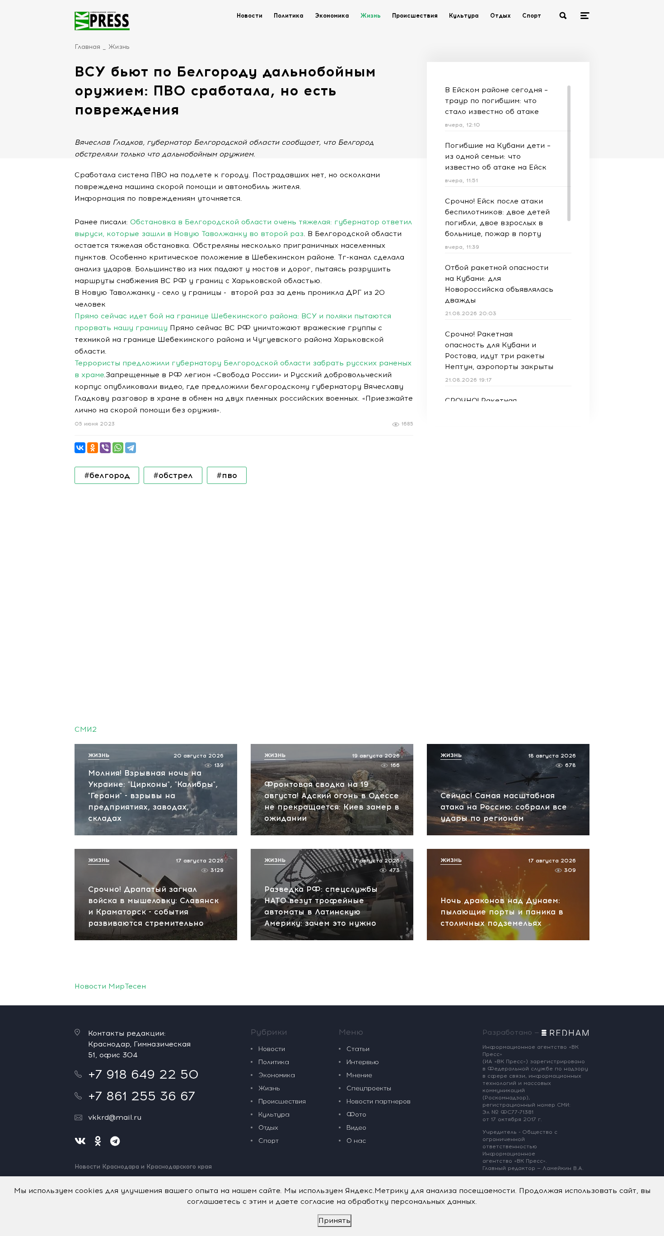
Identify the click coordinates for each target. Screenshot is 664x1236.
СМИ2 (86, 729)
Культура (464, 15)
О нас (356, 1141)
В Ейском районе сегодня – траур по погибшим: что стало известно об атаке (496, 100)
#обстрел (173, 475)
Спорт (531, 15)
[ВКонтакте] (80, 447)
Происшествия (415, 15)
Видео (356, 1128)
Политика (289, 15)
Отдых (500, 15)
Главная (87, 47)
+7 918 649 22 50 (143, 1074)
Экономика (332, 15)
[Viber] (105, 447)
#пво (226, 475)
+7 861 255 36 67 (141, 1095)
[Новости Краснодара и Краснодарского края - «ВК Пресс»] (102, 20)
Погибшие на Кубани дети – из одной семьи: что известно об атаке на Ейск (498, 156)
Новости (249, 15)
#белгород (107, 475)
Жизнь (370, 15)
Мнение (359, 1075)
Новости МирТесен (110, 986)
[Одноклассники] (92, 447)
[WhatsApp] (117, 447)
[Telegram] (130, 447)
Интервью (362, 1062)
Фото (356, 1114)
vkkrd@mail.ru (114, 1117)
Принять (334, 1220)
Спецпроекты (368, 1088)
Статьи (357, 1049)
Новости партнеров (378, 1101)
